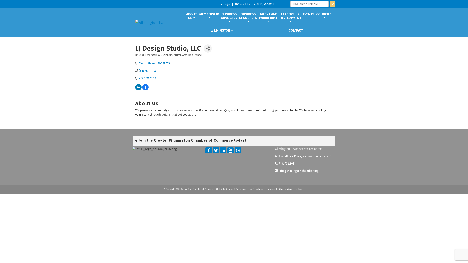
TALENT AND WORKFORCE (268, 16)
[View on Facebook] (145, 89)
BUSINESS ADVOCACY (229, 16)
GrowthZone (259, 189)
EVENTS (308, 14)
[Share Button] (208, 48)
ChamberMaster (287, 189)
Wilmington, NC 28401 (305, 156)
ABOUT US (191, 16)
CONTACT (296, 30)
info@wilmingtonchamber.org (298, 171)
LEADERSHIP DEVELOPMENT (290, 16)
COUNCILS (324, 14)
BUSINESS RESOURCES (248, 16)
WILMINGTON (220, 30)
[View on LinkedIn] (138, 89)
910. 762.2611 (286, 163)
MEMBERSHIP (209, 14)
